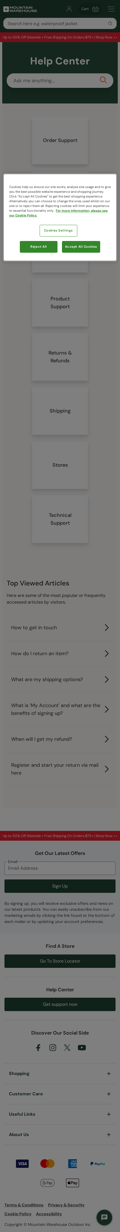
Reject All (38, 247)
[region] (60, 217)
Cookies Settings (58, 230)
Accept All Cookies (81, 247)
